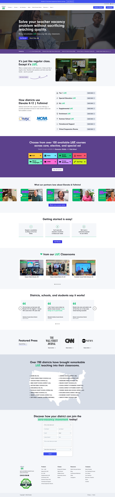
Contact (87, 481)
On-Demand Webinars (75, 473)
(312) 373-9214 (106, 3)
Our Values (87, 473)
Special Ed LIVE (44, 471)
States (29, 7)
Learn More (69, 1)
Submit (50, 453)
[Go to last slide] (20, 308)
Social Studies (64, 155)
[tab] (54, 284)
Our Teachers (88, 475)
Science (79, 155)
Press (86, 479)
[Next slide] (94, 308)
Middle (64, 149)
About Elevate (88, 469)
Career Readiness (65, 161)
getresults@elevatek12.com (27, 471)
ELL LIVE (43, 473)
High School (73, 149)
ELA (33, 155)
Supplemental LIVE (45, 475)
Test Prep (79, 162)
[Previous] (20, 195)
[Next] (94, 195)
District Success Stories (37, 7)
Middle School (61, 473)
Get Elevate (109, 7)
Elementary (58, 149)
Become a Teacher (98, 7)
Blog (72, 471)
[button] (34, 38)
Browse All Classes (62, 469)
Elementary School (62, 475)
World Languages (35, 161)
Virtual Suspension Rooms (47, 483)
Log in (112, 3)
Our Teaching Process (90, 471)
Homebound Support (46, 481)
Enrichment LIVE (45, 477)
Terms (93, 495)
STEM (48, 162)
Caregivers (73, 477)
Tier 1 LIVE (43, 469)
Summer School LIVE (46, 479)
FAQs (72, 475)
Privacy (89, 495)
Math (48, 155)
